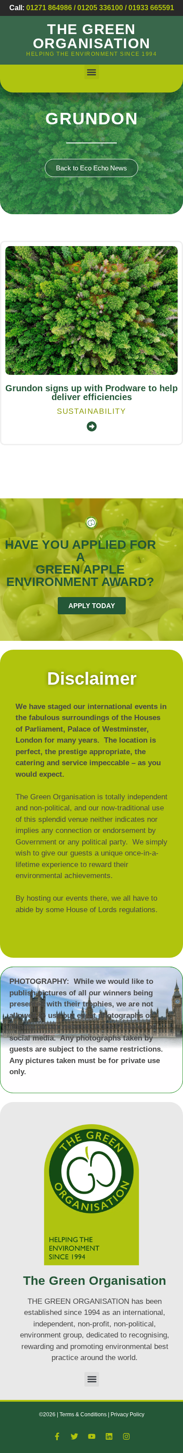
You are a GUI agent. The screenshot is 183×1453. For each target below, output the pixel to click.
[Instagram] (126, 1436)
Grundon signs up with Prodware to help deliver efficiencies (91, 392)
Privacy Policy (127, 1414)
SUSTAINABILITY (91, 411)
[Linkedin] (108, 1436)
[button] (91, 72)
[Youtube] (91, 1436)
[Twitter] (74, 1436)
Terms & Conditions (84, 1414)
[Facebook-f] (56, 1436)
